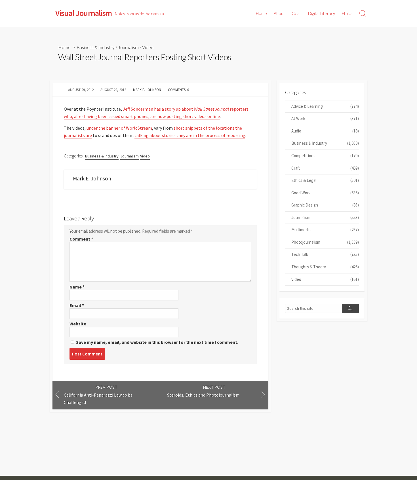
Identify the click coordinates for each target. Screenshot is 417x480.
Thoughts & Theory (325, 267)
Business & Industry (96, 47)
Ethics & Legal (325, 180)
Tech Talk (325, 254)
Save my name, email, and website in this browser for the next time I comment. (157, 342)
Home (261, 13)
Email (77, 305)
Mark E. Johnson (147, 89)
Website (78, 324)
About (279, 13)
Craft (325, 168)
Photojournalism (325, 242)
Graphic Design (325, 205)
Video (147, 47)
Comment (81, 239)
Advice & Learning (325, 106)
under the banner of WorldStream (119, 128)
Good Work (325, 192)
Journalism (128, 47)
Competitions (325, 155)
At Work (325, 118)
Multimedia (325, 229)
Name (77, 287)
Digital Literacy (321, 13)
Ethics (347, 13)
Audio (325, 131)
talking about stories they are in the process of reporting (189, 135)
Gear (296, 13)
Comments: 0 (178, 89)
